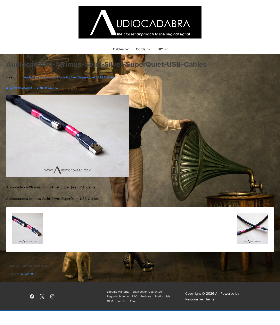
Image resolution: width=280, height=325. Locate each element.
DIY (160, 49)
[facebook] (32, 296)
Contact (121, 301)
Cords (141, 49)
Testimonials (162, 296)
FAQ (134, 296)
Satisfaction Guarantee (147, 291)
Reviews (146, 296)
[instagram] (52, 296)
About (134, 301)
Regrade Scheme (118, 296)
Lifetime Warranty (118, 291)
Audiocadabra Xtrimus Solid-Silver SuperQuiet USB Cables (69, 77)
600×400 (27, 273)
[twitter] (42, 296)
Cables (118, 49)
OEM (110, 301)
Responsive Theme (199, 299)
